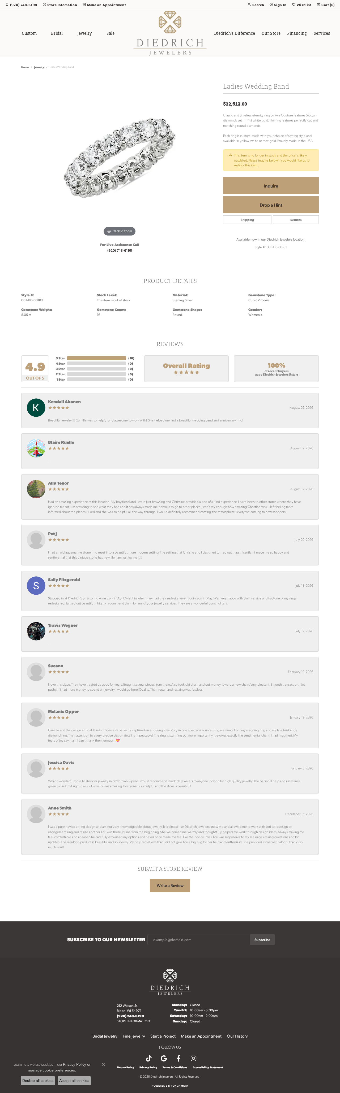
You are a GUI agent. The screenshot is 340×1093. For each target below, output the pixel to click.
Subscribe (262, 939)
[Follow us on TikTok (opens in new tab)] (148, 1058)
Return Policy (125, 1067)
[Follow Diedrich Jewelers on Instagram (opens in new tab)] (193, 1058)
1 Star (61, 379)
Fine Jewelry (134, 1036)
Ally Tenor (58, 483)
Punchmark (179, 1085)
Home (25, 67)
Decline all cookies (37, 1080)
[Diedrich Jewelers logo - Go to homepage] (170, 33)
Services (322, 33)
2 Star (60, 374)
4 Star (60, 363)
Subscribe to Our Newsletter (106, 939)
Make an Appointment (201, 1036)
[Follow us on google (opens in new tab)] (163, 1058)
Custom (29, 33)
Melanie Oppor (63, 711)
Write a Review (170, 885)
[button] (256, 4)
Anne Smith (59, 808)
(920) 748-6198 (119, 250)
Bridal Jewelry (104, 1036)
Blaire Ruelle (61, 442)
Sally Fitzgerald (64, 579)
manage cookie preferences (51, 1070)
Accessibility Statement (208, 1067)
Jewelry (84, 33)
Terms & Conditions (175, 1067)
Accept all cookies (74, 1080)
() (131, 358)
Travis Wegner (63, 625)
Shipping (247, 219)
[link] (21, 4)
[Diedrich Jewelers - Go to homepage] (170, 981)
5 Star (60, 358)
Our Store (271, 33)
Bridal (57, 33)
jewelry (39, 67)
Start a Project (163, 1036)
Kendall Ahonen (64, 401)
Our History (237, 1036)
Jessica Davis (61, 762)
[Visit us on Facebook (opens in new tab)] (178, 1058)
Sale (110, 33)
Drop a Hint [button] (271, 205)
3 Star (60, 369)
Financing (297, 33)
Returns (295, 219)
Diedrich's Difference (234, 33)
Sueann (55, 665)
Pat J (52, 533)
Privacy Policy (148, 1067)
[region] (119, 158)
